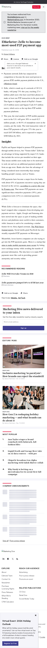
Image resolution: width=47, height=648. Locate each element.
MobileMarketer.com (15, 17)
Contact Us (6, 579)
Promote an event (26, 579)
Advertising (23, 572)
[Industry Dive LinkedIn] (3, 559)
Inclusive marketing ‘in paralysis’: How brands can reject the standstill (23, 374)
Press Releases (7, 592)
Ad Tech (21, 298)
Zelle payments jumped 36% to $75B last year (23, 282)
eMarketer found (10, 83)
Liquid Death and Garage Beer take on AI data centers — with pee (25, 452)
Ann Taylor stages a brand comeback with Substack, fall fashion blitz (22, 442)
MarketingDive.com (15, 19)
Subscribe (36, 7)
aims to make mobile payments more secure (19, 245)
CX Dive (22, 592)
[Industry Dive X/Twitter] (12, 559)
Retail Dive (23, 595)
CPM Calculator (8, 602)
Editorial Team (7, 576)
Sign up (23, 328)
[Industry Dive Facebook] (8, 559)
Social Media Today (26, 599)
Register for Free (10, 643)
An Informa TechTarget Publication (23, 2)
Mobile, (14, 298)
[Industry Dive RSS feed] (17, 559)
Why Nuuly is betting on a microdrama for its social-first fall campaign (24, 472)
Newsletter (6, 583)
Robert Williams (9, 54)
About (4, 572)
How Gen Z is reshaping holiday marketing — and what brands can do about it (22, 417)
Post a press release (17, 541)
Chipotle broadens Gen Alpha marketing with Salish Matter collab (25, 461)
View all (5, 541)
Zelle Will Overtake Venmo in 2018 (17, 273)
